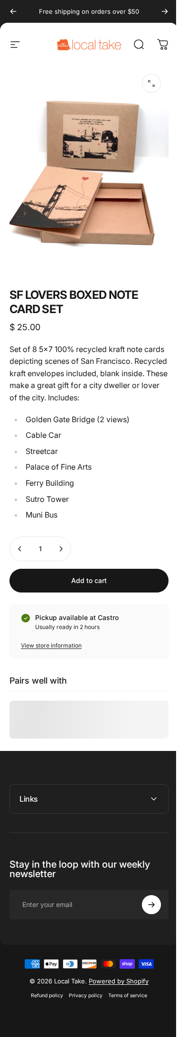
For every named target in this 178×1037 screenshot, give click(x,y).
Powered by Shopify (115, 984)
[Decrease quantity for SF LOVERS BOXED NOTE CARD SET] (20, 549)
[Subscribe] (144, 907)
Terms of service (124, 998)
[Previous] (13, 11)
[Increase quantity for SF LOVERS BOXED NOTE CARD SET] (61, 549)
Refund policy (44, 998)
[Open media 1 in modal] (151, 83)
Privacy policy (82, 998)
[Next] (164, 11)
